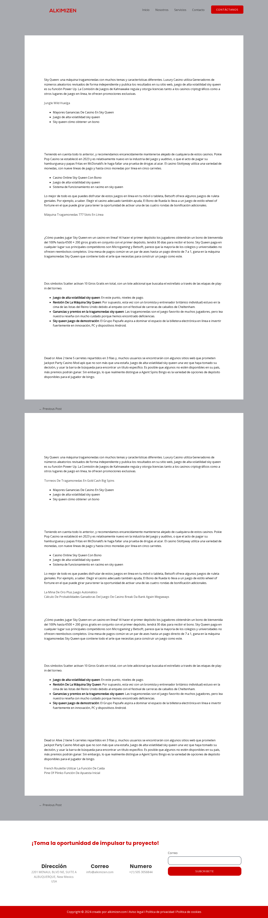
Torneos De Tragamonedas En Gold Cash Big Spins (79, 481)
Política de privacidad (159, 912)
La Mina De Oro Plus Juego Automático (70, 592)
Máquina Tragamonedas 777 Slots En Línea (73, 215)
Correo (173, 853)
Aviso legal (136, 912)
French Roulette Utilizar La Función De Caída (74, 768)
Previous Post (50, 409)
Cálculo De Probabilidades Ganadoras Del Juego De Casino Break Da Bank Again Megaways (106, 597)
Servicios (180, 10)
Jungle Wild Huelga (57, 103)
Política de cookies (188, 912)
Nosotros (161, 10)
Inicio (145, 10)
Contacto (198, 10)
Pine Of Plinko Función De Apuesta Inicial (72, 773)
